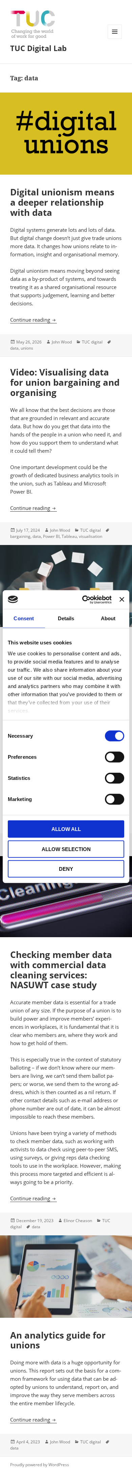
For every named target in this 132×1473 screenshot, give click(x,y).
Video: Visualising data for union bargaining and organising (64, 382)
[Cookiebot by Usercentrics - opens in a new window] (84, 599)
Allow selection (66, 849)
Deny (66, 869)
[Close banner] (121, 599)
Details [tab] (66, 618)
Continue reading (33, 319)
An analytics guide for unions (58, 1340)
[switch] (114, 757)
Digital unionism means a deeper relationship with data (62, 202)
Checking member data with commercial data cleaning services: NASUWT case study (61, 969)
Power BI (51, 536)
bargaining (20, 536)
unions (27, 348)
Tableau (69, 536)
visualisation (90, 536)
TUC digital (92, 342)
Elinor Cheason (78, 1220)
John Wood (62, 342)
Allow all (66, 829)
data (14, 348)
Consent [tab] (24, 618)
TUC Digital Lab (38, 48)
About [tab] (108, 618)
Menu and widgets (115, 38)
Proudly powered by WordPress (39, 1465)
